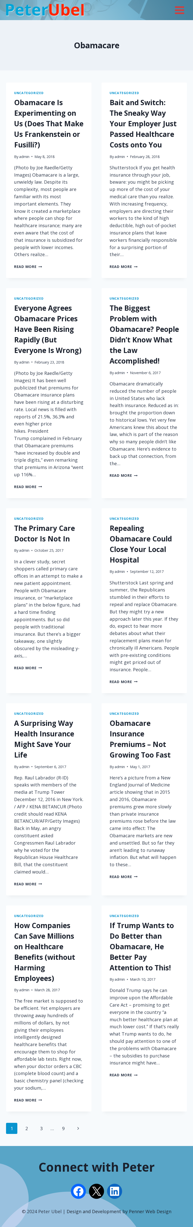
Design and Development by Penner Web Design (119, 1211)
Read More (28, 266)
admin (24, 156)
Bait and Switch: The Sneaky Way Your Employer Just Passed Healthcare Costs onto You (143, 123)
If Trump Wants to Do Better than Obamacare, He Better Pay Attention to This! (142, 946)
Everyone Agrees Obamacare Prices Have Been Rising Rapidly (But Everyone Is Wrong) (47, 329)
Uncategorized (28, 93)
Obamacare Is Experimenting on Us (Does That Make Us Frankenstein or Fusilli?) (48, 123)
